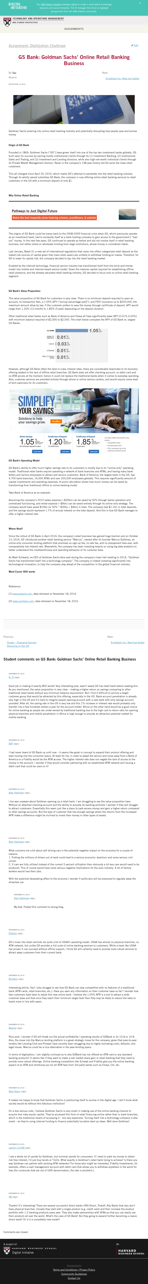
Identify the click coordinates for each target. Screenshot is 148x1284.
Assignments (74, 28)
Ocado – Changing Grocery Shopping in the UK (22, 644)
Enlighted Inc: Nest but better (122, 78)
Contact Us (74, 1278)
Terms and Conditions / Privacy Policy (74, 1269)
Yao (14, 72)
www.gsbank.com (22, 593)
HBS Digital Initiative (51, 4)
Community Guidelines (74, 1273)
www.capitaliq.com (23, 601)
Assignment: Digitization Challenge (37, 45)
